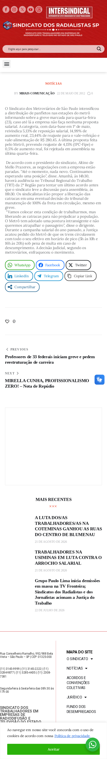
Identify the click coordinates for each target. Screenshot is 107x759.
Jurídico (74, 697)
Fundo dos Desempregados (81, 709)
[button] (6, 64)
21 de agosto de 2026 (51, 542)
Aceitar (53, 749)
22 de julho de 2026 (49, 610)
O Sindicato (77, 659)
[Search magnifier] (99, 48)
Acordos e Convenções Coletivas (78, 683)
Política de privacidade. (72, 736)
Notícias (53, 83)
